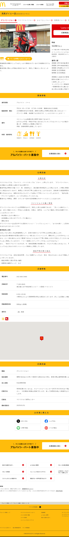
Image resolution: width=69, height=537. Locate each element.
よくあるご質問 (44, 515)
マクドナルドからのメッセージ (15, 4)
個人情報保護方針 (17, 527)
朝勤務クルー (59, 20)
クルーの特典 (39, 4)
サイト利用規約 (26, 527)
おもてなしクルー (43, 20)
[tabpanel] (25, 38)
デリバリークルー (7, 20)
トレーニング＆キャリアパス (50, 4)
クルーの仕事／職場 (28, 4)
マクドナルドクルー (25, 20)
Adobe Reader (59, 490)
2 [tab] (26, 54)
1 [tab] (24, 54)
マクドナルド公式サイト (5, 527)
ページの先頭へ (33, 507)
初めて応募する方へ (45, 517)
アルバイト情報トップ (5, 512)
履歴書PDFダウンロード (27, 488)
